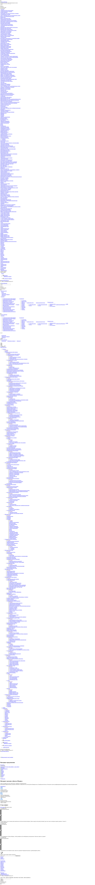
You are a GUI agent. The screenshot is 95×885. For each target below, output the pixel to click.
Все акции (2, 764)
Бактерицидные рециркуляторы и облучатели (17, 382)
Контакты (2, 866)
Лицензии (2, 867)
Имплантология (10, 516)
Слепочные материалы (13, 547)
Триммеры (11, 644)
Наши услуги (2, 861)
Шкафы (10, 690)
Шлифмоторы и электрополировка (15, 648)
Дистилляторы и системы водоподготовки (17, 387)
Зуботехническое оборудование (13, 579)
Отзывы (1, 864)
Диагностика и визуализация (12, 431)
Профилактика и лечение (12, 437)
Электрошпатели (12, 652)
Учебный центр (8, 733)
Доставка (2, 869)
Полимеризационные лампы (14, 459)
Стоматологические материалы (13, 541)
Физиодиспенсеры (12, 504)
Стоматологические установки (15, 357)
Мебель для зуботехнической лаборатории (17, 660)
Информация (2, 870)
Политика (2, 872)
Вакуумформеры (12, 591)
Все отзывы (2, 807)
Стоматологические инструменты (13, 696)
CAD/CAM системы (13, 582)
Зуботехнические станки (14, 614)
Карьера (1, 865)
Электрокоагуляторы (13, 512)
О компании (7, 710)
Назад (7, 350)
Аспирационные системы (14, 362)
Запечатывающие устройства (14, 393)
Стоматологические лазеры (14, 499)
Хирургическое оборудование (12, 486)
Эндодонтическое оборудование (13, 464)
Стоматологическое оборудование (13, 354)
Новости (2, 862)
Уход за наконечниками (13, 424)
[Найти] (1, 5)
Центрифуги (11, 508)
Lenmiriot (11, 521)
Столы (10, 675)
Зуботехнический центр (9, 728)
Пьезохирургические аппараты (15, 494)
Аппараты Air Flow (12, 445)
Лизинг (1, 868)
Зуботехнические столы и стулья (15, 619)
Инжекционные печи (13, 625)
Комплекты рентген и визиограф (15, 561)
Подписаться (18, 855)
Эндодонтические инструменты (15, 480)
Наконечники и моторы (11, 406)
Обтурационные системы (14, 470)
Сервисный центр (8, 723)
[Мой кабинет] (0, 334)
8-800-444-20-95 (4, 270)
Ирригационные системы (14, 489)
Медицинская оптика (11, 571)
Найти (2, 879)
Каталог (6, 351)
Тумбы (10, 682)
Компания (2, 858)
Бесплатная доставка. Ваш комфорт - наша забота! (9, 766)
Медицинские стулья (13, 667)
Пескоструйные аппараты (14, 632)
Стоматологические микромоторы (15, 414)
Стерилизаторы (12, 398)
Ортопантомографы (13, 565)
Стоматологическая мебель (12, 656)
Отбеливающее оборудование (14, 452)
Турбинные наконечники (14, 419)
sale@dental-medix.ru (5, 280)
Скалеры (11, 440)
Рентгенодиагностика (11, 552)
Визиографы (11, 555)
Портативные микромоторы (14, 638)
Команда (2, 863)
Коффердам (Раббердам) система (15, 700)
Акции (1, 857)
